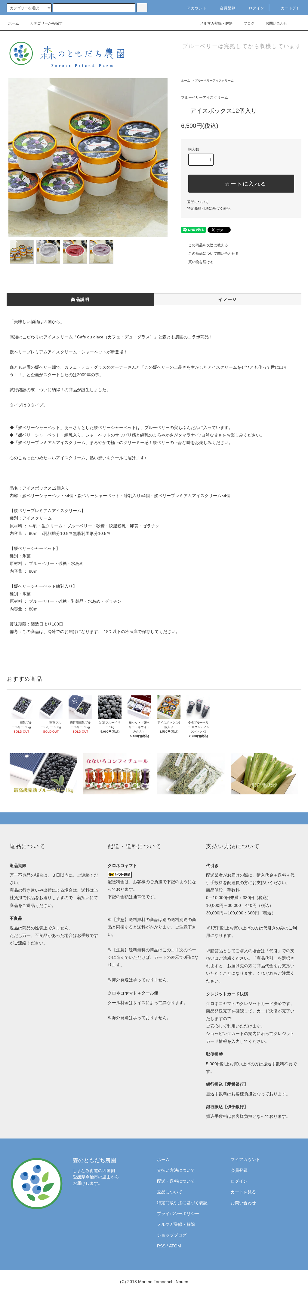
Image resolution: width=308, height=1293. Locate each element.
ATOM (175, 1246)
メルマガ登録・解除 (216, 23)
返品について (198, 202)
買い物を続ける (201, 262)
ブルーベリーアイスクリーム (214, 80)
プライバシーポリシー (178, 1213)
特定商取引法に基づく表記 (208, 208)
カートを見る (243, 1192)
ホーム (13, 23)
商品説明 (80, 299)
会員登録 (228, 8)
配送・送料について (176, 1181)
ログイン (257, 8)
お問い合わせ (276, 23)
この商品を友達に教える (208, 245)
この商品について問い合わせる (213, 253)
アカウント (197, 8)
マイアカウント (245, 1159)
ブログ (249, 23)
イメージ (227, 299)
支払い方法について (176, 1170)
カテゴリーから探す (46, 23)
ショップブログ (171, 1235)
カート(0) (289, 8)
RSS (161, 1246)
